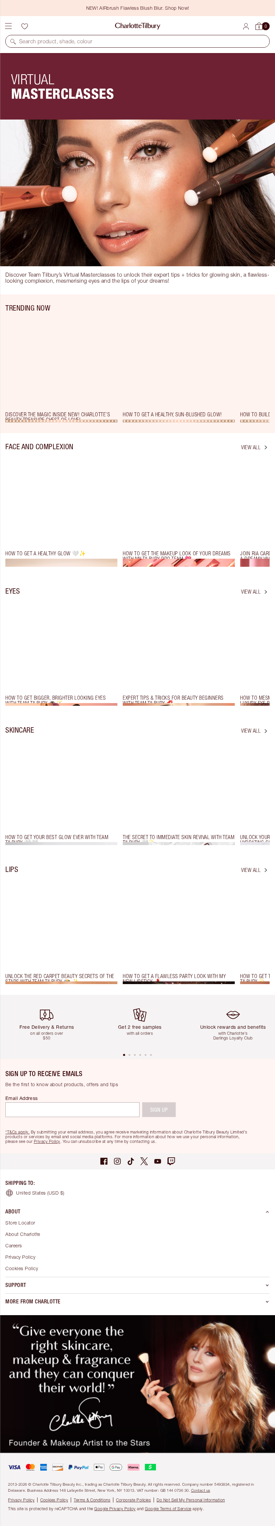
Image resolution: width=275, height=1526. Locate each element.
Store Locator (20, 1223)
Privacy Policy (47, 1141)
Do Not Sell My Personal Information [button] (191, 1499)
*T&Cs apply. (17, 1132)
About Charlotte (22, 1234)
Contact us (200, 1490)
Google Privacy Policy (115, 1508)
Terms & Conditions (92, 1499)
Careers (13, 1245)
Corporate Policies (133, 1499)
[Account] (246, 26)
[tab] (124, 1055)
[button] (13, 41)
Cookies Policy (21, 1268)
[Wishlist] (24, 26)
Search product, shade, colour (56, 41)
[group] (64, 369)
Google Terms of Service (168, 1508)
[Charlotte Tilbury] (137, 26)
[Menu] (8, 26)
